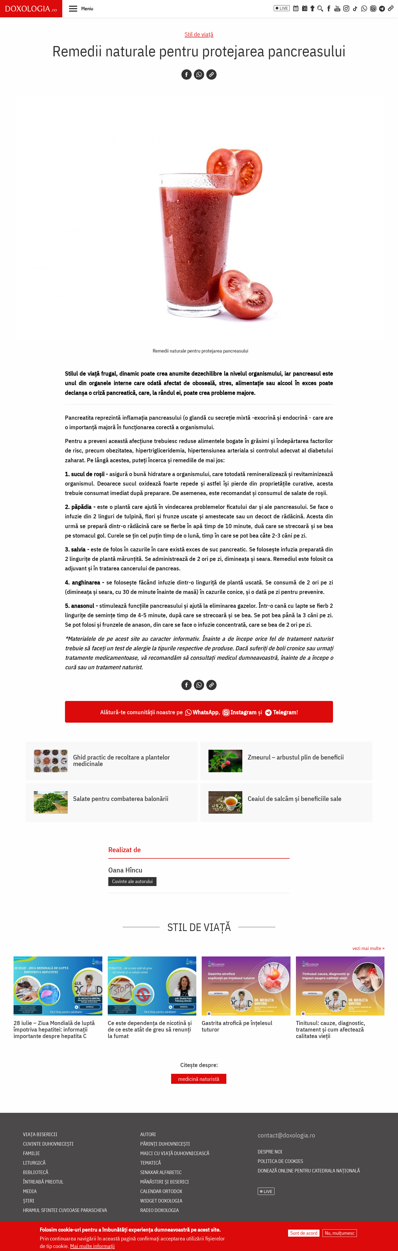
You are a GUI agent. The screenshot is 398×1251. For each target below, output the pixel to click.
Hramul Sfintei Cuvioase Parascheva (65, 1210)
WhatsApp (205, 712)
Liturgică (34, 1163)
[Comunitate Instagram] (373, 8)
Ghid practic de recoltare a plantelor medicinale (121, 760)
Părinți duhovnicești (165, 1144)
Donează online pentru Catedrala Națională (309, 1171)
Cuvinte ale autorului (132, 881)
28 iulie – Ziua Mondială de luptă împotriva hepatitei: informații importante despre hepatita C (54, 1029)
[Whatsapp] (199, 74)
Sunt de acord (303, 1233)
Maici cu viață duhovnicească (174, 1153)
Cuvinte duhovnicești (48, 1144)
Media (30, 1191)
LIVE (284, 8)
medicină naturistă (198, 1078)
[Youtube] (337, 8)
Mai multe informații (92, 1246)
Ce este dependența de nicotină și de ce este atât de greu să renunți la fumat (150, 1029)
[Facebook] (328, 8)
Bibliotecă (35, 1172)
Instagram (244, 712)
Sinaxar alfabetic (161, 1172)
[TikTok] (355, 8)
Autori (148, 1134)
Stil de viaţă (199, 34)
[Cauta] (320, 8)
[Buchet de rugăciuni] (312, 8)
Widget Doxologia (161, 1201)
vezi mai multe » (368, 948)
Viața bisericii (40, 1134)
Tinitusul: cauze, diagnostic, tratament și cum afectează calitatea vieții (330, 1029)
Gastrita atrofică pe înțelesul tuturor (237, 1026)
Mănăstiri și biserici (164, 1182)
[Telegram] (382, 8)
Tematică (150, 1163)
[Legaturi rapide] (390, 8)
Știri (28, 1201)
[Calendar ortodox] (295, 8)
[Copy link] (211, 74)
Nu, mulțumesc (339, 1233)
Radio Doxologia (159, 1210)
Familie (31, 1153)
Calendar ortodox (161, 1191)
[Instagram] (346, 8)
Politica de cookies (280, 1161)
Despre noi (270, 1152)
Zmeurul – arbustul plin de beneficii (296, 757)
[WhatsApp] (364, 8)
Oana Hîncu (125, 869)
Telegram (284, 712)
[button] (81, 8)
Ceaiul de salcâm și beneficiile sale (294, 798)
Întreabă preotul (43, 1182)
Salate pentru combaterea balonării (120, 798)
